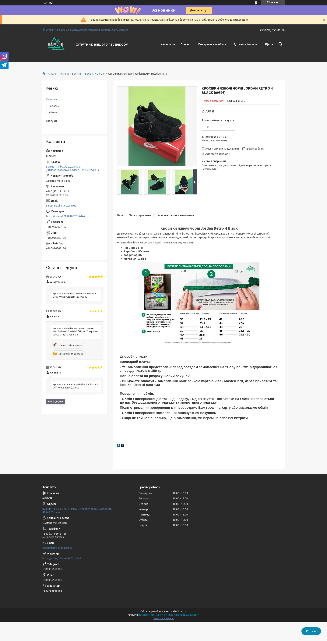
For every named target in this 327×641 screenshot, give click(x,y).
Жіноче (65, 73)
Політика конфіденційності (184, 615)
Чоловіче (54, 106)
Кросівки (89, 73)
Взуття (76, 73)
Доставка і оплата (246, 44)
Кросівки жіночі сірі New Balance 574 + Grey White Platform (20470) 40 (74, 295)
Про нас (186, 44)
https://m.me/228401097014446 (65, 216)
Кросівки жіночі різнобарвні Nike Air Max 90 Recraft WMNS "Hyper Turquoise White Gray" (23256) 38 (75, 331)
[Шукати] (280, 44)
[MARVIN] (56, 44)
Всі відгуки (55, 401)
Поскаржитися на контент (152, 615)
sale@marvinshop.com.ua (61, 205)
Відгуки (51, 120)
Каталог (166, 44)
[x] (122, 445)
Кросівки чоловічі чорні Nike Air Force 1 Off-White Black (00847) (75, 386)
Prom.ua (182, 611)
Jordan (101, 73)
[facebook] (118, 445)
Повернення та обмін (212, 44)
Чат (314, 631)
